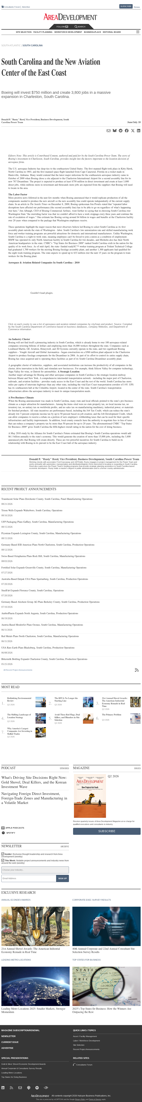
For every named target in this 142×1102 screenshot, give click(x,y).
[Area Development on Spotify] (37, 1088)
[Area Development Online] (40, 1096)
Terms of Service (95, 1099)
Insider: (32, 855)
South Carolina (33, 45)
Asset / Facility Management (85, 1036)
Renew (137, 7)
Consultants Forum (12, 7)
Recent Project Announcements (86, 1049)
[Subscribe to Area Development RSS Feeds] (12, 1088)
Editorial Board (112, 32)
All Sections (137, 32)
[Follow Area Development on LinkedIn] (3, 1088)
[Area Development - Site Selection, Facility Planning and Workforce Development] (71, 17)
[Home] (20, 1088)
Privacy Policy (80, 1099)
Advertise (26, 7)
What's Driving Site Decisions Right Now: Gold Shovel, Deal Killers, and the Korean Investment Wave (34, 782)
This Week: (35, 861)
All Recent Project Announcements (17, 670)
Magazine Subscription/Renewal (20, 1030)
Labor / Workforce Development (86, 1041)
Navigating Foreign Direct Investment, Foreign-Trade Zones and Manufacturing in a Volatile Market (34, 798)
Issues (137, 768)
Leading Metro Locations (11, 1073)
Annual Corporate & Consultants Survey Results (21, 1068)
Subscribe (125, 6)
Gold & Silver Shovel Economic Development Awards (23, 1064)
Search (81, 27)
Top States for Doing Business (14, 1077)
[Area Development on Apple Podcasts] (29, 1088)
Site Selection (78, 1045)
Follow (61, 27)
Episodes (64, 768)
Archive (64, 846)
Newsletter (8, 1036)
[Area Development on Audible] (46, 1088)
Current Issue (10, 1042)
